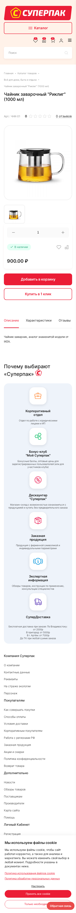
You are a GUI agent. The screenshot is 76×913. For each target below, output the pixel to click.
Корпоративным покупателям (23, 730)
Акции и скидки (14, 752)
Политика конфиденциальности (24, 758)
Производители (14, 803)
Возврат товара (14, 765)
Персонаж (10, 693)
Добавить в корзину (38, 279)
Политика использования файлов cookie (30, 873)
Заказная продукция (17, 744)
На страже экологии (17, 686)
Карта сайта (12, 810)
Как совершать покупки (19, 709)
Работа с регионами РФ (19, 737)
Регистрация (12, 834)
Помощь (9, 817)
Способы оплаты (15, 716)
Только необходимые (38, 904)
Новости (9, 782)
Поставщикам (13, 796)
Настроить (38, 886)
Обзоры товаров (15, 789)
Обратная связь (60, 906)
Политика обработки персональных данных (32, 878)
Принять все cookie (38, 893)
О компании (11, 665)
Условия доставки (16, 723)
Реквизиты (11, 679)
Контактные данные (17, 672)
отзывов (64, 116)
